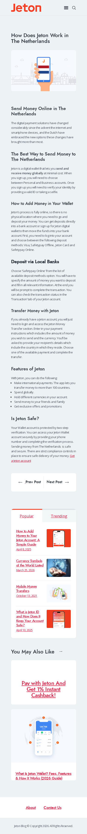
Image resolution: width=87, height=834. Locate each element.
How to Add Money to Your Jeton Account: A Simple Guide (28, 538)
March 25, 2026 (25, 570)
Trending (59, 516)
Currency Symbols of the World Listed (30, 563)
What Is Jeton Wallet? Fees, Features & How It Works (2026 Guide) (43, 775)
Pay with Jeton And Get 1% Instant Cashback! (43, 689)
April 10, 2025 (24, 630)
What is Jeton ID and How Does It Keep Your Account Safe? (30, 618)
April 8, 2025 (23, 549)
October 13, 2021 (26, 596)
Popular (27, 516)
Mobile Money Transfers (26, 588)
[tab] (26, 515)
